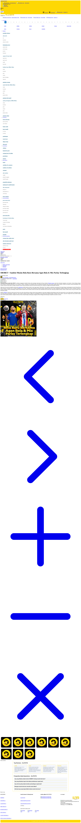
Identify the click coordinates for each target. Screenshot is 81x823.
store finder (43, 17)
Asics (5, 28)
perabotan (5, 156)
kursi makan (6, 196)
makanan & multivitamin (9, 184)
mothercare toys (5, 245)
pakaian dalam (5, 95)
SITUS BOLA (3, 812)
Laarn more (15, 278)
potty (4, 229)
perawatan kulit (5, 202)
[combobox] (5, 256)
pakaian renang (6, 82)
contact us (55, 17)
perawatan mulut (5, 210)
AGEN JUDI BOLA (4, 815)
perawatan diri (5, 212)
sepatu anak (5, 60)
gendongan (5, 136)
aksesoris (4, 79)
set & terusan (5, 49)
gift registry (27, 2)
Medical (4, 224)
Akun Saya (2, 251)
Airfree (30, 26)
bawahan (4, 71)
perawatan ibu (6, 215)
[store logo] (9, 15)
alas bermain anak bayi (8, 241)
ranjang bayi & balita (8, 153)
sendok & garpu (5, 179)
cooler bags (5, 193)
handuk (4, 234)
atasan (4, 69)
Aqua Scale (69, 26)
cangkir (4, 175)
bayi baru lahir (5, 121)
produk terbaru (6, 33)
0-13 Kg (4, 131)
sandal (4, 62)
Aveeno (18, 28)
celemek (5, 170)
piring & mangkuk (6, 177)
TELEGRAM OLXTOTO (26, 803)
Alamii (43, 26)
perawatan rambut (6, 208)
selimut (4, 148)
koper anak (5, 126)
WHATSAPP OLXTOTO (25, 800)
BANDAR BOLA (4, 809)
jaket (3, 93)
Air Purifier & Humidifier (7, 226)
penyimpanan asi (5, 191)
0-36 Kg (4, 133)
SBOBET (5, 292)
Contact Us (65, 12)
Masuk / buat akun (6, 264)
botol (4, 162)
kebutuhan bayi (6, 45)
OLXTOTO (23, 797)
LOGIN (46, 12)
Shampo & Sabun (6, 206)
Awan (30, 28)
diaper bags (5, 141)
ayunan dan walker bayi (8, 238)
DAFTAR (53, 12)
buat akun (5, 265)
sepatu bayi (5, 58)
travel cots (5, 139)
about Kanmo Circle (15, 17)
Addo (5, 26)
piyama (4, 51)
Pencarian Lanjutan (4, 257)
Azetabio (43, 28)
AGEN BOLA (3, 803)
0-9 (77, 22)
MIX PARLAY (3, 806)
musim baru (20, 287)
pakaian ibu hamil (7, 98)
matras (4, 158)
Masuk (2, 252)
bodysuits (4, 53)
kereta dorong (6, 119)
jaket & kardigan (5, 77)
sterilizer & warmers (7, 165)
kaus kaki (4, 64)
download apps (13, 2)
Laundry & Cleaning (6, 222)
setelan (4, 75)
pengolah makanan (7, 182)
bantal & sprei (6, 150)
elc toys (4, 247)
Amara (55, 26)
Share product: (3, 300)
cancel (2, 258)
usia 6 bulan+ (5, 123)
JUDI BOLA (2, 800)
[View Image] (6, 747)
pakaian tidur (5, 47)
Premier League (51, 283)
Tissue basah (5, 220)
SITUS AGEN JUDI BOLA (5, 818)
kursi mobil (5, 129)
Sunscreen (4, 204)
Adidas (18, 26)
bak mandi (5, 231)
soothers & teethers (7, 167)
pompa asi (4, 189)
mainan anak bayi (7, 243)
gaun (3, 73)
